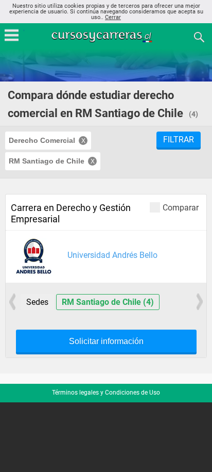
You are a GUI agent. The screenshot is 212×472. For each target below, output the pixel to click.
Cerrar (113, 17)
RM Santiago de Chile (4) (108, 302)
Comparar (181, 207)
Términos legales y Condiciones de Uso (106, 392)
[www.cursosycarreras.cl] (107, 36)
